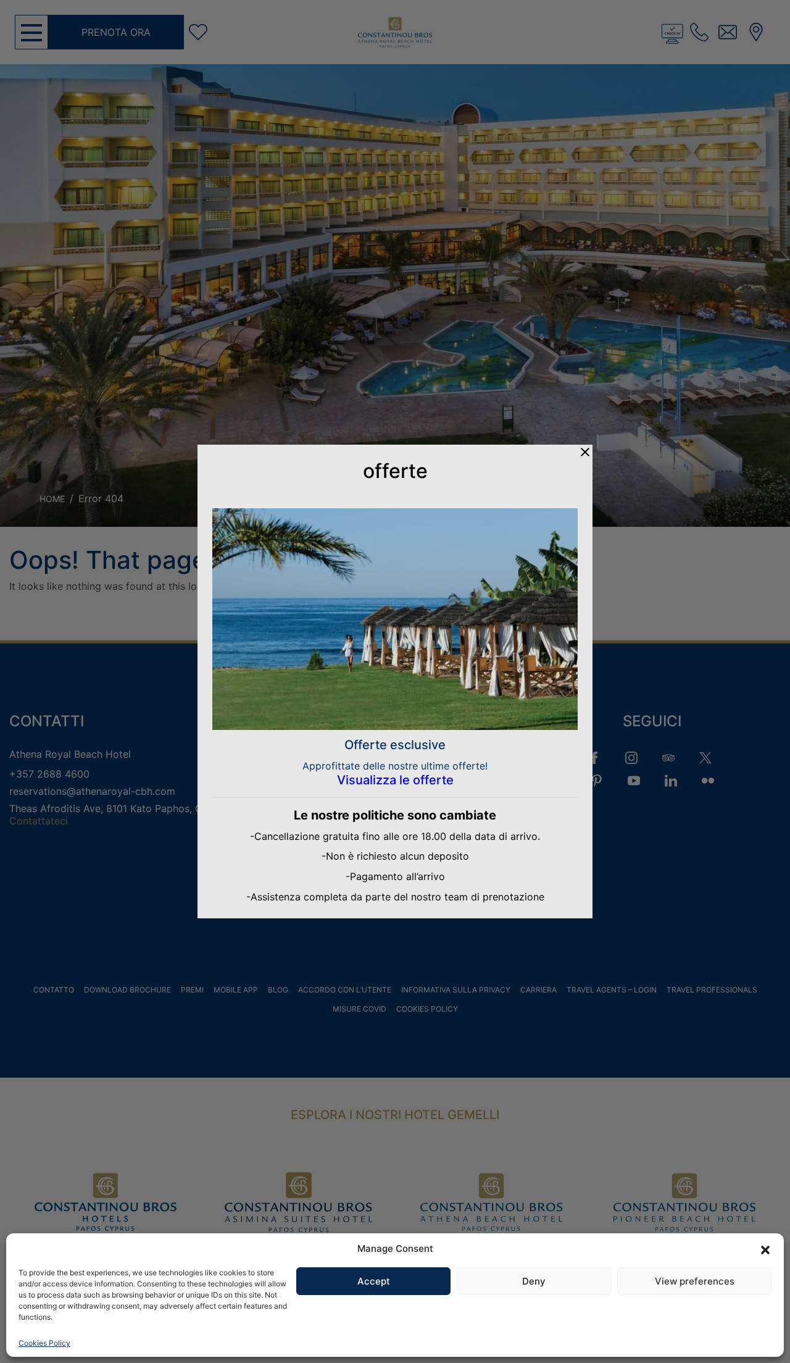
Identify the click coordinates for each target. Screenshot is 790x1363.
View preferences (694, 1281)
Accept (373, 1281)
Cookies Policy (44, 1343)
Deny (534, 1281)
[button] (765, 1249)
